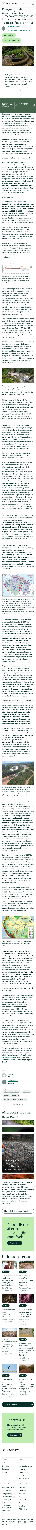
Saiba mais (13, 1243)
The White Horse (8, 1057)
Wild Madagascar (8, 1487)
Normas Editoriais (25, 1466)
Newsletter (14, 1435)
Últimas (4, 1472)
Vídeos (4, 1460)
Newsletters (23, 1472)
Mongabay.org (7, 1494)
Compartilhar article (11, 40)
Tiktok (21, 1503)
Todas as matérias (10, 1404)
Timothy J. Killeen (13, 27)
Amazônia (26, 1092)
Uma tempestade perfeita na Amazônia (19, 30)
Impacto (22, 1469)
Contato (22, 1463)
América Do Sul (18, 29)
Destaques (6, 1469)
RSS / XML (23, 1509)
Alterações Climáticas (11, 1092)
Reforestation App (8, 1497)
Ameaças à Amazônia (11, 1096)
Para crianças (7, 1491)
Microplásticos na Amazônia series (16, 1211)
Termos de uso (24, 1478)
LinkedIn (22, 1487)
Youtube (22, 1494)
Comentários (8, 35)
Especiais (5, 1466)
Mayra (10, 1074)
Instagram (22, 1491)
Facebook (22, 1500)
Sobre (21, 1460)
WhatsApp (23, 1506)
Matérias (5, 1463)
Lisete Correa (13, 1081)
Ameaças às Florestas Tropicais (15, 1099)
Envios (21, 1475)
